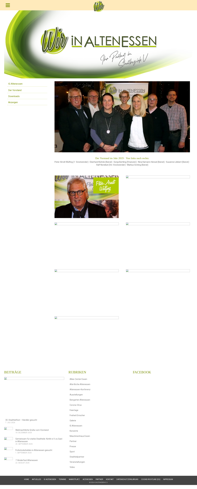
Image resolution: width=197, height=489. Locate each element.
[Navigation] (7, 5)
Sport (72, 451)
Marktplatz (74, 479)
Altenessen (88, 479)
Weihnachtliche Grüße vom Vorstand (32, 430)
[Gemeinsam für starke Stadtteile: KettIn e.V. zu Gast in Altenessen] (8, 441)
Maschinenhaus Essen (80, 436)
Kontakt (110, 479)
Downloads (14, 96)
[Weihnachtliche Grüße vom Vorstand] (8, 431)
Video (72, 467)
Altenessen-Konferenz (80, 389)
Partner (73, 441)
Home (26, 479)
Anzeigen (13, 102)
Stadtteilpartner (77, 457)
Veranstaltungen (77, 462)
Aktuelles (36, 479)
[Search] (190, 5)
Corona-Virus (76, 405)
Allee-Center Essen (78, 379)
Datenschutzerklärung (127, 479)
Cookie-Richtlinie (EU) (150, 479)
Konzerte (74, 431)
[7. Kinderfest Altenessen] (8, 461)
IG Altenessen (15, 83)
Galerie (73, 420)
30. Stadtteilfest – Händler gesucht (21, 420)
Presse (73, 446)
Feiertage (74, 410)
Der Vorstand (14, 90)
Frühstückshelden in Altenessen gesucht (33, 450)
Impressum (168, 479)
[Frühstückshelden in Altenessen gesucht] (8, 451)
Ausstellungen (76, 395)
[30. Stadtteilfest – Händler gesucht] (34, 397)
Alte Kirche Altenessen (80, 384)
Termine (62, 479)
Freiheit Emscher (77, 415)
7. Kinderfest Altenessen (26, 460)
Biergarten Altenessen (80, 400)
